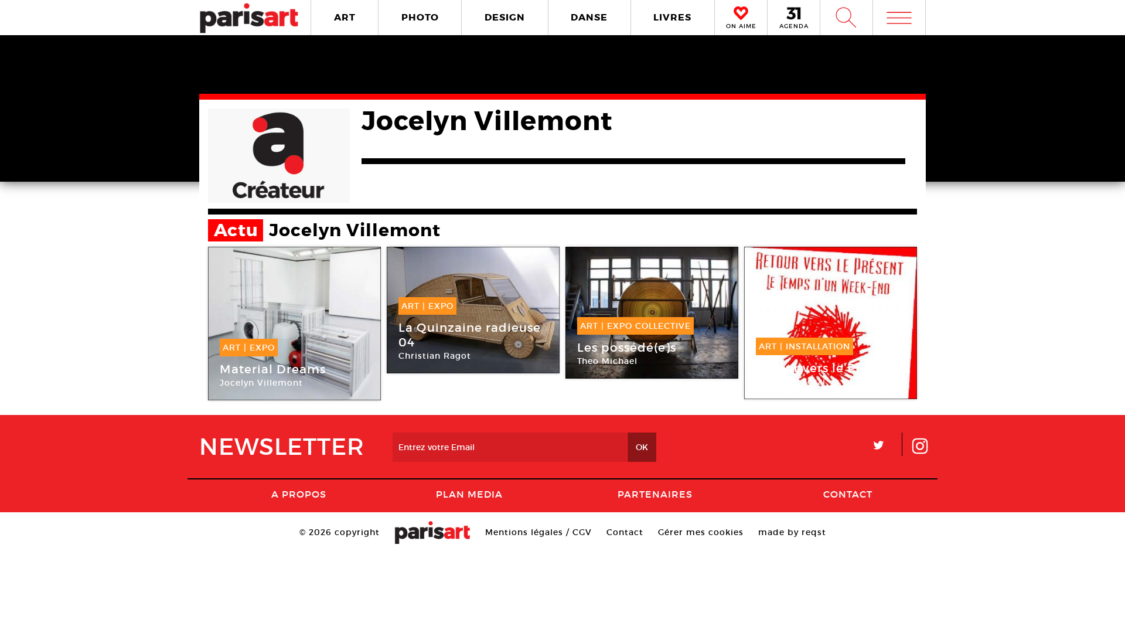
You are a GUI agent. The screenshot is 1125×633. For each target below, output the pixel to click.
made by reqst (792, 532)
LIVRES (672, 17)
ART (345, 17)
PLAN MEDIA (469, 494)
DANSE (589, 17)
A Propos (298, 494)
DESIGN (505, 17)
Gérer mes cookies (701, 532)
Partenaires (655, 494)
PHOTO (420, 17)
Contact (847, 494)
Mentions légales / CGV (538, 532)
